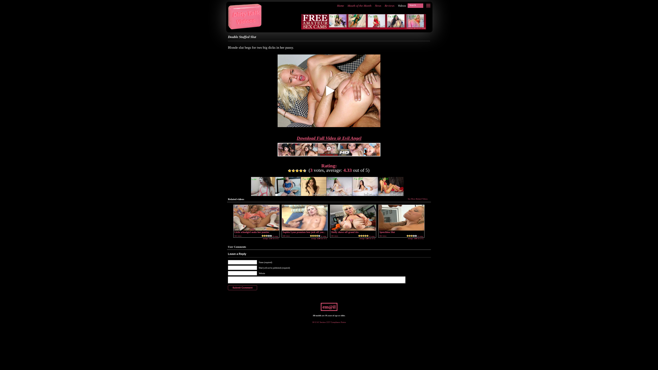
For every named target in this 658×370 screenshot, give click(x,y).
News (378, 5)
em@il (329, 307)
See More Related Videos (418, 199)
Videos (402, 5)
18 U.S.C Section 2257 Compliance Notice (329, 322)
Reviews (389, 5)
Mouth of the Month (359, 5)
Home (340, 5)
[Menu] (428, 5)
